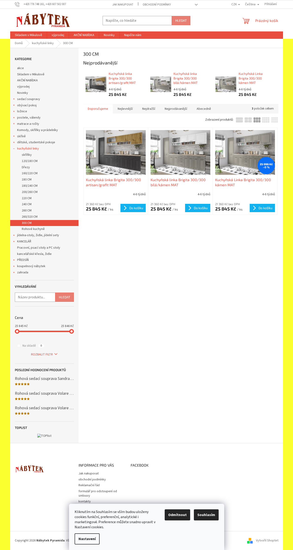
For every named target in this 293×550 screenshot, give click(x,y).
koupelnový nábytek (31, 266)
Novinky (22, 93)
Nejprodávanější (176, 109)
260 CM (27, 210)
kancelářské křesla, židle (34, 254)
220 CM (27, 198)
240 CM (27, 204)
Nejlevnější (125, 109)
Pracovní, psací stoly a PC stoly (38, 247)
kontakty (85, 501)
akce (20, 68)
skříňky (27, 155)
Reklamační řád (89, 485)
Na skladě (32, 345)
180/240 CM (30, 185)
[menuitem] (28, 35)
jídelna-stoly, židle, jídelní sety (38, 235)
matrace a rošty (28, 124)
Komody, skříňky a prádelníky (37, 130)
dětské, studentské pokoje (36, 142)
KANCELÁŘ (24, 241)
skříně (21, 136)
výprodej (23, 86)
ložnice (22, 111)
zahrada (22, 272)
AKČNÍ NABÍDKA (27, 80)
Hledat (181, 20)
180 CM (27, 179)
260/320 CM (30, 216)
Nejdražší (148, 109)
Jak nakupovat (122, 5)
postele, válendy (29, 117)
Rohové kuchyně (33, 229)
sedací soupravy (28, 99)
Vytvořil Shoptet (267, 540)
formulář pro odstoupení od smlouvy (98, 493)
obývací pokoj (27, 105)
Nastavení (87, 538)
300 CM (27, 223)
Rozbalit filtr (42, 354)
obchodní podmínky (157, 5)
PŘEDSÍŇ (23, 260)
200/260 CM (30, 192)
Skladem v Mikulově (30, 74)
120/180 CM (30, 161)
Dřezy (26, 167)
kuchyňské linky (28, 148)
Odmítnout (177, 514)
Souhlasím (206, 514)
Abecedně (204, 109)
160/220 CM (30, 173)
